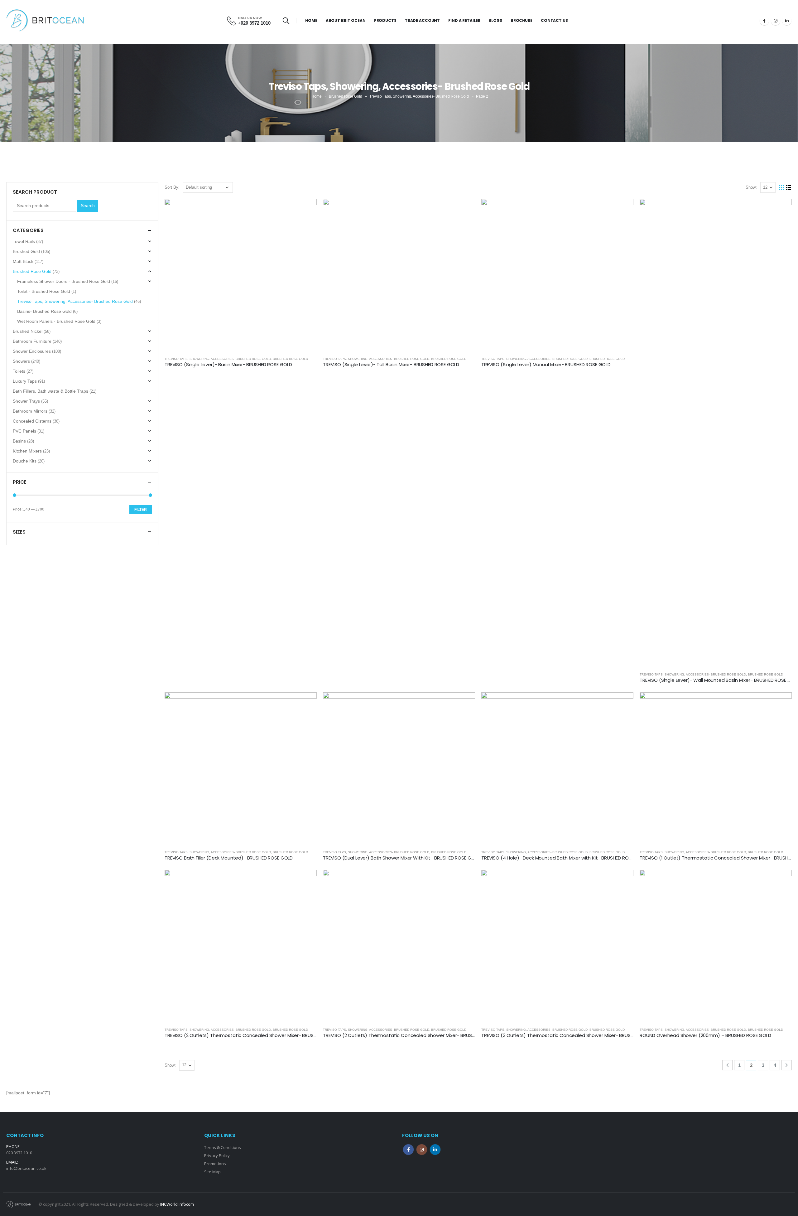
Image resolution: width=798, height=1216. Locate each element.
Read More (306, 209)
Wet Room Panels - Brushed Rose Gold (56, 321)
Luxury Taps (25, 381)
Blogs (495, 20)
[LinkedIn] (786, 20)
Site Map (212, 1172)
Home (311, 20)
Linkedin (435, 1149)
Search (88, 205)
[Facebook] (764, 20)
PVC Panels (24, 431)
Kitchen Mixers (27, 450)
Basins (19, 440)
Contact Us (554, 20)
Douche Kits (24, 460)
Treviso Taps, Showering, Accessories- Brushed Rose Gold (419, 96)
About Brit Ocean (346, 20)
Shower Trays (26, 401)
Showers (21, 361)
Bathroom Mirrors (30, 411)
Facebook (408, 1149)
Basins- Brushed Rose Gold (44, 311)
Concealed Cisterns (32, 421)
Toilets (19, 371)
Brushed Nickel (27, 331)
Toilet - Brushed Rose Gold (43, 291)
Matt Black (23, 261)
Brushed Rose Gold (345, 96)
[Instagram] (775, 20)
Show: (751, 187)
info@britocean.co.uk (26, 1168)
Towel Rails (24, 241)
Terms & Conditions (222, 1147)
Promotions (215, 1163)
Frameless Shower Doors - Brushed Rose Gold (63, 281)
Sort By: (172, 187)
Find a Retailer (464, 20)
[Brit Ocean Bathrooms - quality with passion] (45, 20)
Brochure (521, 20)
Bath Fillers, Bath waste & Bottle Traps (50, 391)
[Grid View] (782, 188)
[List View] (789, 188)
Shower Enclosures (32, 351)
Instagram (421, 1149)
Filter (140, 509)
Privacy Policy (217, 1155)
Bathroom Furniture (32, 341)
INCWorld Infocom (177, 1204)
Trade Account (422, 20)
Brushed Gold (26, 251)
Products (385, 20)
